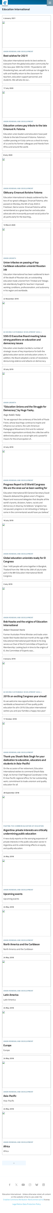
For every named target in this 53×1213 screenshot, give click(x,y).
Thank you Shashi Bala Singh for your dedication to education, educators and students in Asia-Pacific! (26, 752)
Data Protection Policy (32, 1204)
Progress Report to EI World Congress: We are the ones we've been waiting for (26, 479)
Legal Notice (17, 1204)
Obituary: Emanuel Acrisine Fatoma (26, 186)
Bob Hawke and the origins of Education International (26, 617)
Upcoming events (26, 878)
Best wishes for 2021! (26, 49)
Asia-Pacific (26, 1080)
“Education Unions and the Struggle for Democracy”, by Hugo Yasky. (26, 404)
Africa (26, 1130)
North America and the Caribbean (26, 928)
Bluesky (36, 1184)
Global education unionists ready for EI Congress (26, 548)
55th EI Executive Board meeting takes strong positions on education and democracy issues (26, 330)
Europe (26, 1029)
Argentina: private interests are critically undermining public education (26, 820)
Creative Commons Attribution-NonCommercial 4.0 (23, 1199)
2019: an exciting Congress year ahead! (26, 685)
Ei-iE (4, 3)
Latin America (26, 979)
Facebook (9, 1184)
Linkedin (43, 1184)
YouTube (23, 1184)
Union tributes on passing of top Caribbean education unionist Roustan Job (26, 258)
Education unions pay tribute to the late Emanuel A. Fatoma (26, 117)
